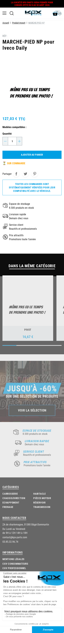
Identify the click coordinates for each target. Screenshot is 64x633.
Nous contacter (14, 518)
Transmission (41, 507)
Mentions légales (13, 559)
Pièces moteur (42, 498)
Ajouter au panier (32, 154)
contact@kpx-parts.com (14, 537)
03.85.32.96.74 (10, 541)
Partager (16, 174)
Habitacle (39, 493)
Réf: (4, 36)
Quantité (7, 133)
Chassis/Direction (13, 498)
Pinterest (34, 174)
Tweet (25, 174)
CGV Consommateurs (15, 563)
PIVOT (27, 329)
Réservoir (39, 502)
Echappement (10, 502)
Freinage (7, 507)
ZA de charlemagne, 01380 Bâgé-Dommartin (25, 524)
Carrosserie (10, 493)
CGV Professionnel (14, 568)
